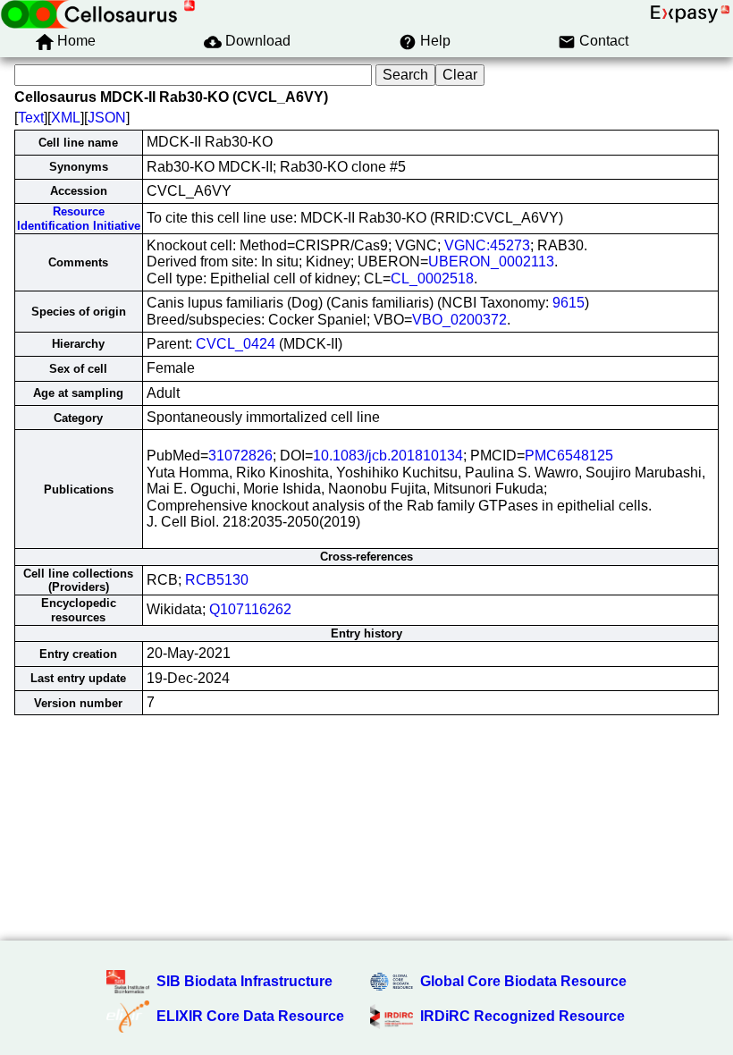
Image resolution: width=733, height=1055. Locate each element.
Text (31, 117)
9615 (568, 302)
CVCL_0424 (235, 343)
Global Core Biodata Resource (523, 981)
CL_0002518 (432, 278)
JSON (107, 117)
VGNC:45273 (487, 245)
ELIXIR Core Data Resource (250, 1016)
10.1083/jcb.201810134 (388, 455)
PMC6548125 (569, 455)
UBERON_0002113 (491, 261)
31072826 (240, 455)
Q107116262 (250, 609)
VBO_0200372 (459, 319)
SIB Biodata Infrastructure (244, 981)
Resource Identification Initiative (78, 218)
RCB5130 (217, 579)
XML (65, 117)
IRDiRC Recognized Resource (522, 1016)
